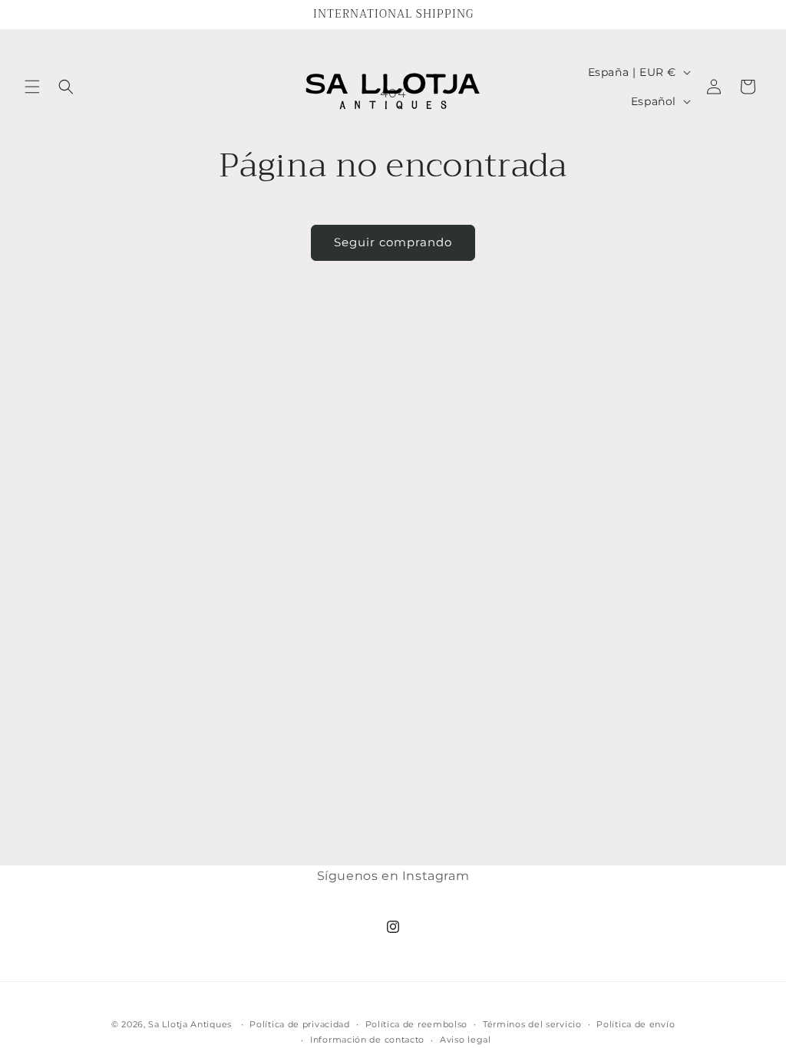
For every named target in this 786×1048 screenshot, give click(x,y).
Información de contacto (367, 1039)
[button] (32, 87)
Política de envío (635, 1024)
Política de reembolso (416, 1024)
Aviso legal (465, 1039)
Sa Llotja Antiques (190, 1024)
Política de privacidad (299, 1024)
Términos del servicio (532, 1024)
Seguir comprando (393, 242)
